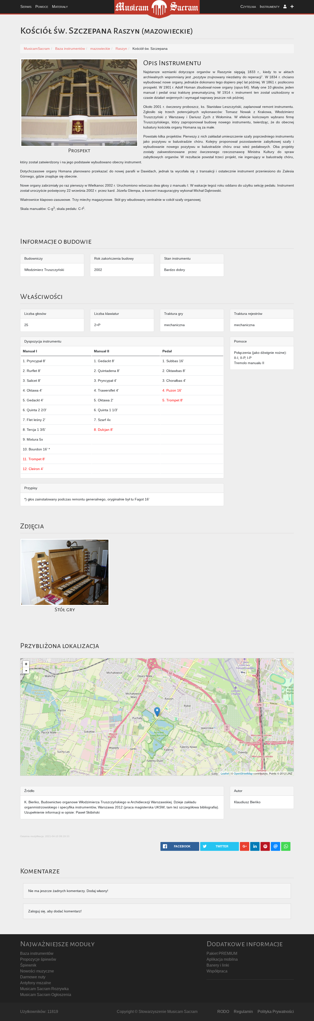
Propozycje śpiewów (38, 959)
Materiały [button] (60, 6)
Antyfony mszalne (35, 983)
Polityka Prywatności (276, 1011)
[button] (284, 7)
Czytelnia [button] (248, 6)
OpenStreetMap (243, 773)
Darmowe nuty (32, 977)
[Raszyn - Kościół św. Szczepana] (157, 712)
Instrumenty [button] (269, 6)
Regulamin (243, 1011)
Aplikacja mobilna (222, 959)
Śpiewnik (28, 965)
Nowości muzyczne (37, 971)
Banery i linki (218, 965)
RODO (223, 1011)
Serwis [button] (25, 6)
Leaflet (225, 773)
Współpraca (217, 971)
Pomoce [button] (41, 6)
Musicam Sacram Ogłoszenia (45, 995)
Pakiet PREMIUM (222, 953)
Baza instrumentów (36, 953)
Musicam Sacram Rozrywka (44, 989)
